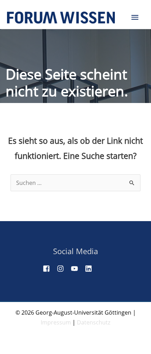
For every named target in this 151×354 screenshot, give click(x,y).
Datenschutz (93, 322)
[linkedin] (91, 268)
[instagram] (63, 268)
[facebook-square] (49, 268)
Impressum (56, 322)
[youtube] (77, 268)
